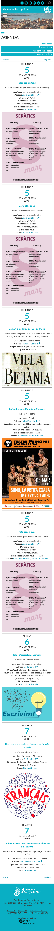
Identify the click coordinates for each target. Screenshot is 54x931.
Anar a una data (44, 54)
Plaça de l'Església (30, 343)
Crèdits (44, 913)
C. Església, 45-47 (30, 421)
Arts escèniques (27, 531)
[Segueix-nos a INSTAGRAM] (34, 2)
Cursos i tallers (30, 109)
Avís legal (22, 911)
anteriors (5, 60)
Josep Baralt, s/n (30, 94)
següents (48, 60)
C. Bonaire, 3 (30, 667)
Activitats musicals (30, 232)
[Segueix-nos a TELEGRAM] (38, 2)
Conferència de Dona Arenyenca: (27, 845)
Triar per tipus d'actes (42, 50)
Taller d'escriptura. (27, 654)
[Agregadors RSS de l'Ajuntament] (42, 2)
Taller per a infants (27, 82)
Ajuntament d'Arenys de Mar (16, 9)
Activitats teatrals (39, 558)
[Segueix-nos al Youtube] (30, 2)
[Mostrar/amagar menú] (5, 15)
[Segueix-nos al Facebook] (22, 2)
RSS (25, 913)
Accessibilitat (14, 913)
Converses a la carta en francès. (27, 745)
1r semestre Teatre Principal (30, 435)
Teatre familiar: (27, 409)
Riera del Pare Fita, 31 (30, 861)
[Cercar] (49, 2)
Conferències (30, 870)
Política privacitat (38, 911)
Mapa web (34, 913)
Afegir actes (46, 43)
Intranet (11, 911)
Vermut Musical (27, 205)
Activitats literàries (30, 684)
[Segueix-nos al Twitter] (26, 2)
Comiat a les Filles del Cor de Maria (27, 328)
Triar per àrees (45, 47)
